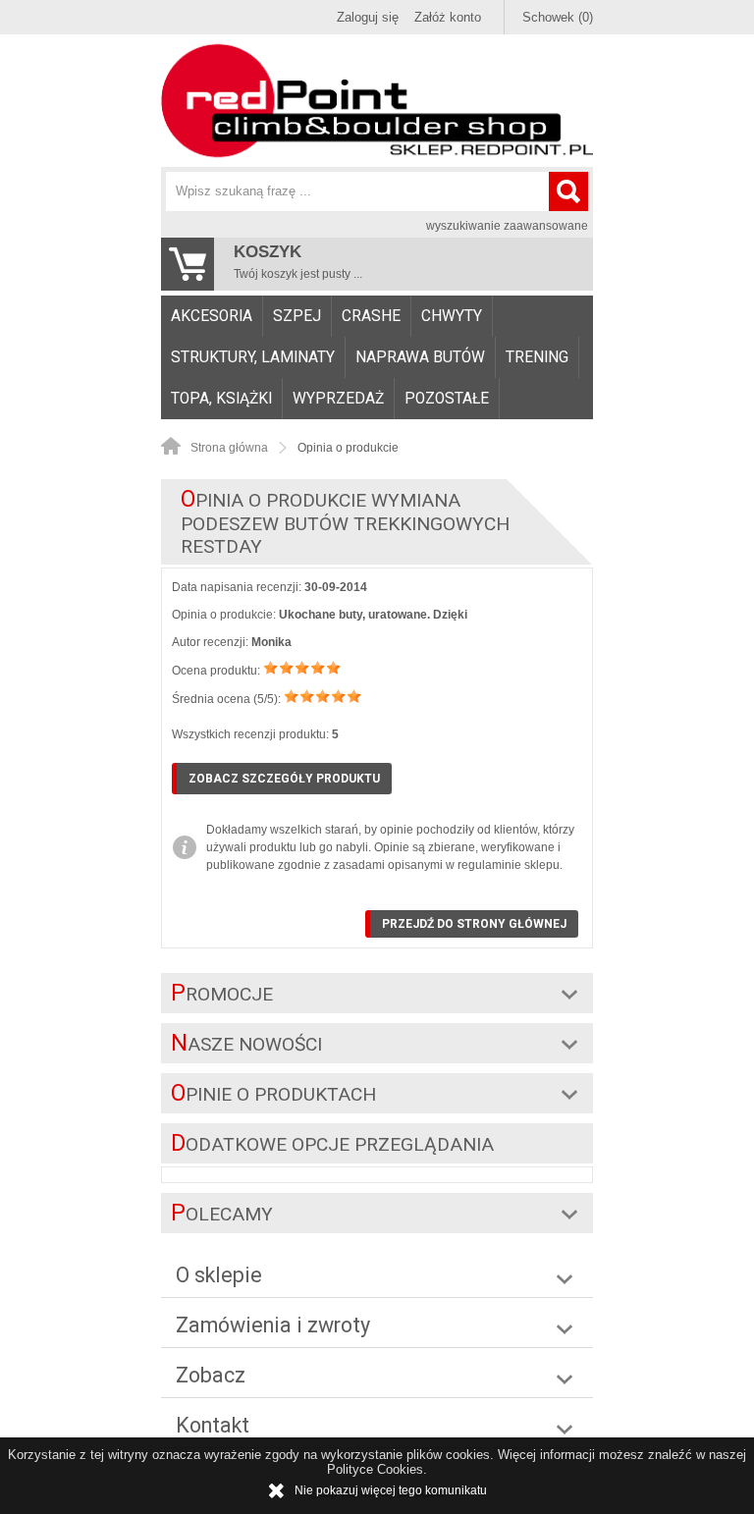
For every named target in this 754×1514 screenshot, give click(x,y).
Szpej (297, 316)
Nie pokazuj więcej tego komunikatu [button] (391, 1490)
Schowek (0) (557, 17)
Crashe (371, 316)
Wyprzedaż (338, 398)
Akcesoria (211, 316)
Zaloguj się (368, 17)
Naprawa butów (420, 357)
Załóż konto (447, 17)
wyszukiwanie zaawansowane (507, 226)
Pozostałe (446, 398)
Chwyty (451, 316)
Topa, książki (221, 398)
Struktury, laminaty (253, 357)
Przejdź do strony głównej (474, 924)
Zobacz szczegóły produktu (284, 778)
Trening (537, 357)
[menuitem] (212, 316)
